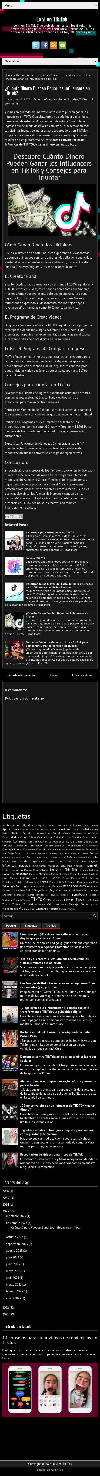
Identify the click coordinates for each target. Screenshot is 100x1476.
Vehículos (53, 904)
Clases (49, 837)
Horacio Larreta (47, 861)
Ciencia (41, 837)
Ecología (7, 849)
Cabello (57, 833)
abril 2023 (12, 1278)
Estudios (80, 849)
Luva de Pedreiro (88, 870)
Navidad (35, 878)
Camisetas (77, 833)
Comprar (6, 841)
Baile (88, 829)
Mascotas (22, 874)
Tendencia (7, 900)
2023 (5, 1211)
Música (24, 878)
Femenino (43, 853)
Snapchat (7, 894)
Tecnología (78, 894)
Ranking (21, 886)
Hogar (33, 861)
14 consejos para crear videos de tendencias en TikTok (49, 1340)
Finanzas (64, 853)
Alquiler (42, 825)
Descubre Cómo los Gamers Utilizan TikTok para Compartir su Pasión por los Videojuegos (57, 643)
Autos (70, 829)
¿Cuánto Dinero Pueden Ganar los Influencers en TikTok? (47, 90)
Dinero (20, 75)
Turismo (17, 904)
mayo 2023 (13, 1271)
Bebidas (6, 833)
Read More (70, 549)
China (23, 837)
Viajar (94, 904)
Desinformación (33, 845)
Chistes (32, 837)
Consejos (20, 841)
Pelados (29, 882)
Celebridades (10, 837)
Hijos (14, 861)
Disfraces (67, 845)
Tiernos (26, 900)
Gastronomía (18, 857)
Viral (32, 908)
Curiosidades (56, 841)
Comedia (76, 837)
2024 (5, 1205)
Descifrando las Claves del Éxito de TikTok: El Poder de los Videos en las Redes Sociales (59, 585)
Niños (45, 878)
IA (78, 861)
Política (61, 882)
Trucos (6, 904)
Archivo (51, 925)
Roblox (15, 890)
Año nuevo (91, 825)
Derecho (19, 845)
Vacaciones (40, 904)
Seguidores (41, 890)
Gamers (6, 857)
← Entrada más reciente (19, 675)
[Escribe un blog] (11, 516)
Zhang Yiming (68, 908)
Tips (78, 899)
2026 (5, 1191)
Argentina (25, 829)
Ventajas (74, 904)
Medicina (44, 874)
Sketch (79, 890)
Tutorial (28, 904)
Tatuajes (54, 894)
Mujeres (14, 878)
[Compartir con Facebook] (20, 516)
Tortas (86, 900)
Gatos (30, 857)
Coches (57, 837)
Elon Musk (42, 849)
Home (9, 75)
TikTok (67, 75)
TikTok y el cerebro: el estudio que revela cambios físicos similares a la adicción (54, 961)
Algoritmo (28, 825)
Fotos (86, 853)
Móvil (5, 878)
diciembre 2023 (16, 1216)
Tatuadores (41, 894)
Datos (79, 841)
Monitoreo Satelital (87, 874)
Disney (78, 845)
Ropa (22, 890)
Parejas (94, 878)
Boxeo (40, 833)
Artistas (41, 829)
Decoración (90, 841)
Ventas (85, 904)
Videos (24, 908)
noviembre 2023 (16, 1223)
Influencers (34, 75)
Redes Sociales (52, 75)
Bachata (79, 829)
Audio (49, 829)
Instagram (24, 865)
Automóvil (59, 829)
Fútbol (94, 853)
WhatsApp (42, 908)
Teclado (64, 894)
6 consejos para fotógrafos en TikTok (50, 532)
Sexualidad (69, 890)
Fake (11, 853)
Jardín (6, 870)
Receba (48, 886)
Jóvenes (28, 870)
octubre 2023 (14, 1237)
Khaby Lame (41, 870)
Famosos (20, 853)
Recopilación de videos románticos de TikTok (51, 1154)
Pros (95, 882)
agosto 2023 (14, 1251)
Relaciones (92, 886)
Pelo (36, 882)
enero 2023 (13, 1298)
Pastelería (7, 882)
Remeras (6, 890)
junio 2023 (13, 1264)
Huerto (61, 861)
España (54, 849)
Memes (64, 874)
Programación (84, 882)
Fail (4, 853)
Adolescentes (11, 825)
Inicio (53, 675)
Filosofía (54, 853)
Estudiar (70, 849)
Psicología (8, 886)
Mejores (55, 874)
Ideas (83, 861)
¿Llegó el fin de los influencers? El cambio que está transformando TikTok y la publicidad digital (54, 1010)
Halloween (79, 857)
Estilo (62, 849)
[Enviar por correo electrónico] (7, 516)
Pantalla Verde (79, 878)
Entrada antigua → (84, 675)
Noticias (55, 878)
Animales (75, 825)
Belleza (16, 833)
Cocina (66, 837)
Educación (20, 849)
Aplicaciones (10, 829)
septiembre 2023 (17, 1244)
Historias (23, 861)
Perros (44, 882)
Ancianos (62, 825)
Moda (73, 874)
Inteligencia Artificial (71, 865)
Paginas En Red (54, 1469)
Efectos (31, 849)
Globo (54, 857)
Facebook (92, 849)
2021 (5, 1314)
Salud (29, 890)
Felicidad (32, 853)
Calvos (66, 833)
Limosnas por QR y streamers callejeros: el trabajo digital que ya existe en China (55, 936)
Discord (57, 845)
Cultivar (42, 841)
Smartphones (91, 890)
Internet (91, 865)
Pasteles (18, 882)
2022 (5, 1308)
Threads (17, 900)
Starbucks (19, 894)
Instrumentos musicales (45, 865)
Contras (33, 841)
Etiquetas (31, 925)
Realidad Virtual (35, 886)
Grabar (61, 857)
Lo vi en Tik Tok (51, 19)
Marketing (8, 874)
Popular (71, 882)
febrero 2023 (14, 1291)
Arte (34, 829)
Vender (64, 904)
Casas (95, 833)
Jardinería (17, 870)
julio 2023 (12, 1257)
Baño (95, 829)
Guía (69, 857)
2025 (5, 1198)
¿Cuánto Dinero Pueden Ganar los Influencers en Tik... (45, 1227)
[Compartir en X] (15, 516)
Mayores (33, 874)
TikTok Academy (54, 900)
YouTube (54, 908)
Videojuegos (10, 908)
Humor (71, 861)
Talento (30, 894)
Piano (52, 882)
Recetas (57, 886)
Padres (65, 878)
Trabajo (94, 900)
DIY (85, 845)
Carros (87, 833)
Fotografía (76, 853)
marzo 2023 (14, 1284)
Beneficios (29, 833)
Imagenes (93, 861)
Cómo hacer (90, 837)
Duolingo (93, 845)
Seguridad (56, 890)
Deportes (8, 845)
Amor (51, 825)
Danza (70, 841)
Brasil (48, 833)
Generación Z (42, 857)
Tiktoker (68, 900)
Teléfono (93, 894)
